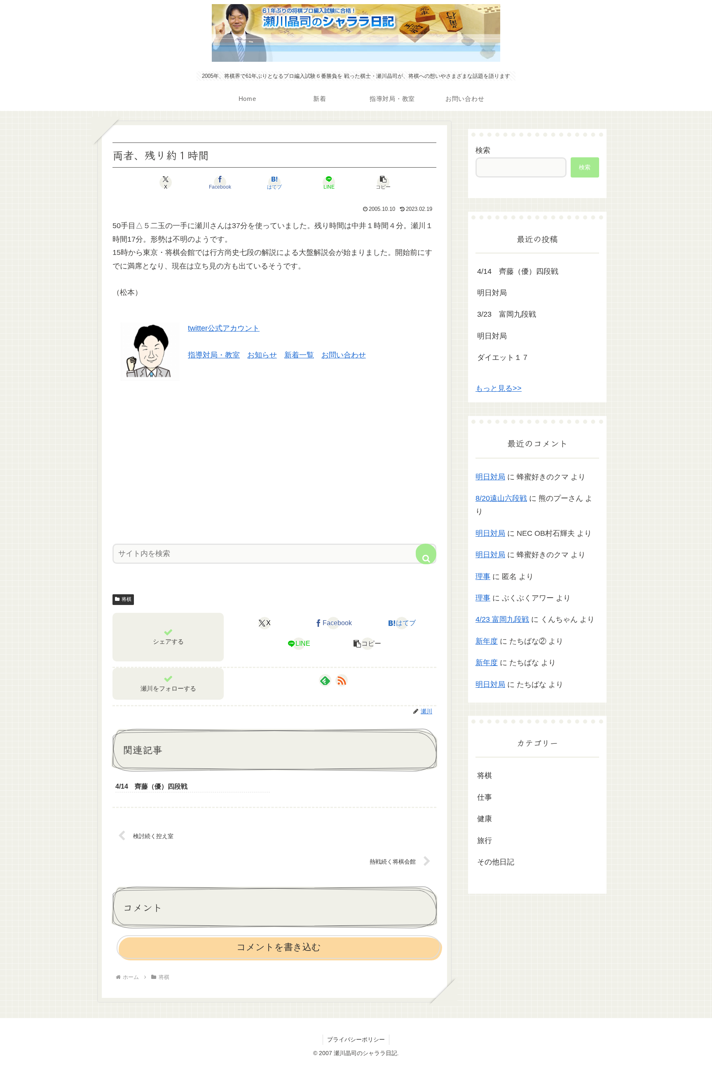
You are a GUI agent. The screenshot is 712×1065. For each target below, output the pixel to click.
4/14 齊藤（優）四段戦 (517, 271)
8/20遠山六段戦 (501, 498)
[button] (383, 182)
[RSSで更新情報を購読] (341, 680)
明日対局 (492, 293)
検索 (482, 150)
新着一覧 (299, 355)
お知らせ (262, 355)
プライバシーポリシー (356, 1039)
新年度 (486, 641)
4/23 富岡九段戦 (502, 619)
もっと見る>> (498, 388)
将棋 (126, 599)
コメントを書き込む (279, 947)
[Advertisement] (274, 459)
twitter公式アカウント (224, 328)
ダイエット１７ (503, 357)
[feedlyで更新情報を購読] (325, 680)
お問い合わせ (343, 355)
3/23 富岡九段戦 (506, 314)
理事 (482, 576)
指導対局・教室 (214, 355)
